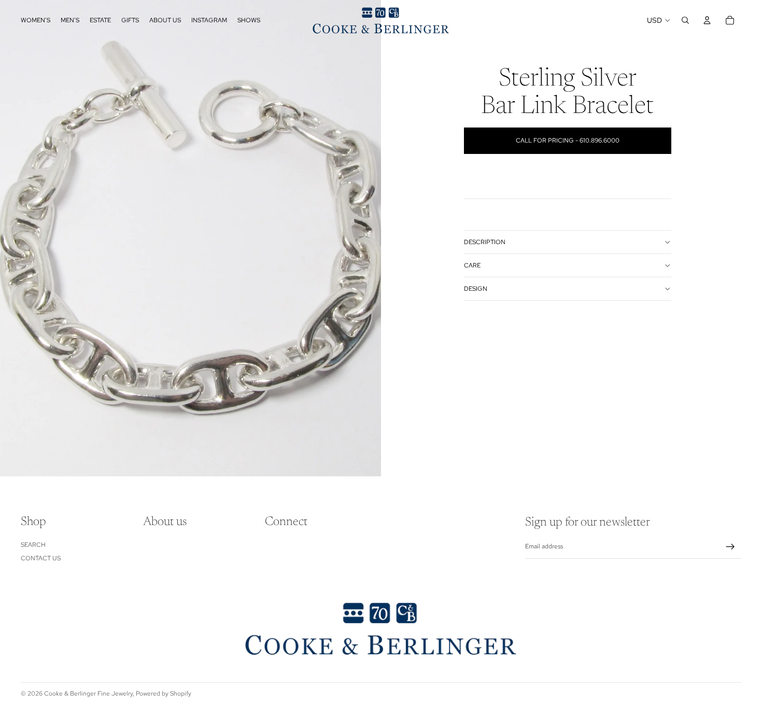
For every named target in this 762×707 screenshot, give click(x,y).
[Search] (685, 20)
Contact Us (41, 558)
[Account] (707, 20)
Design (475, 289)
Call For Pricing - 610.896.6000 (567, 140)
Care (472, 265)
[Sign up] (730, 547)
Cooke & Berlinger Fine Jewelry (88, 693)
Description (484, 242)
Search (33, 545)
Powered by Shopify (163, 693)
